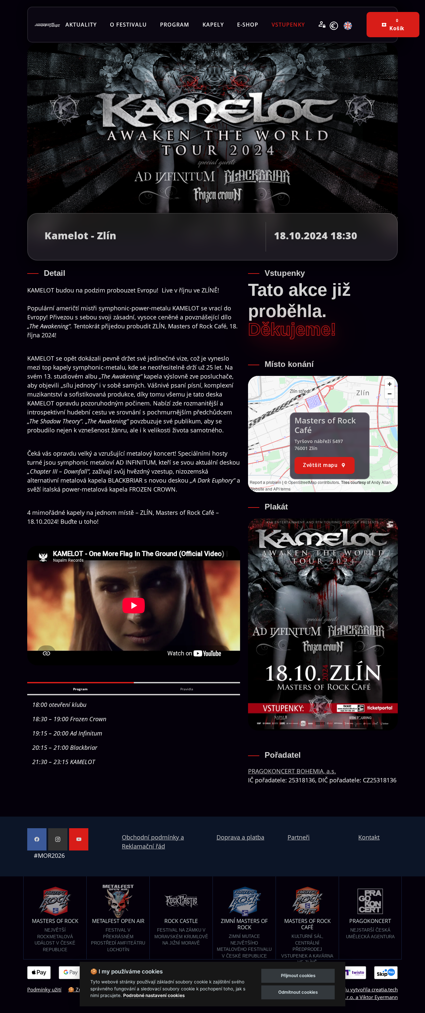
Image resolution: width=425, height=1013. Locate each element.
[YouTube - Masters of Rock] (78, 839)
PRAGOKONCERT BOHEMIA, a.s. (292, 771)
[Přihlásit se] (322, 25)
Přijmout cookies (298, 975)
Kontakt (369, 837)
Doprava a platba (240, 837)
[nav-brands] (47, 24)
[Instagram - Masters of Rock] (57, 839)
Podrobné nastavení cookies (154, 995)
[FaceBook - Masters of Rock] (36, 839)
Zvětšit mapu (320, 465)
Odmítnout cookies (298, 992)
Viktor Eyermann (379, 997)
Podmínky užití (44, 989)
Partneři (299, 837)
